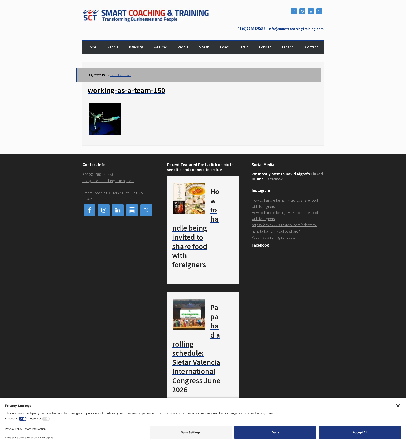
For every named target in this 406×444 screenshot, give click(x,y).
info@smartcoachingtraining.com (296, 28)
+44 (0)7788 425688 (97, 174)
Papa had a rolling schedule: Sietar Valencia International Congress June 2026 (196, 348)
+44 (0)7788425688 (250, 28)
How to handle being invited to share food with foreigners (195, 228)
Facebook (274, 178)
